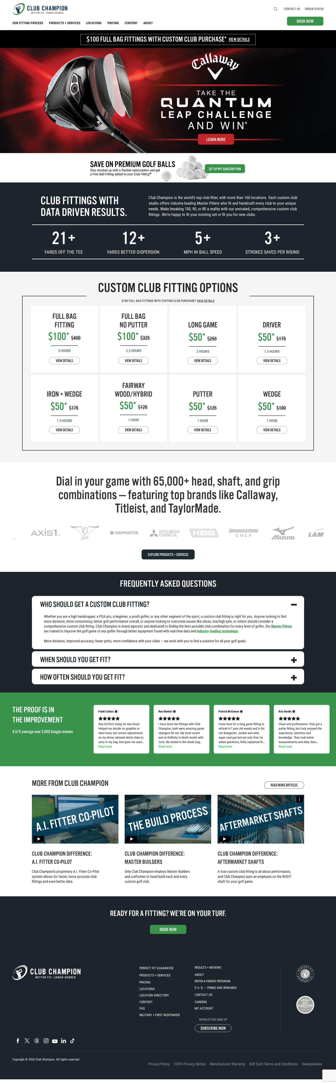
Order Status (314, 9)
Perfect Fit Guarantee (156, 968)
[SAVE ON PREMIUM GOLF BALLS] (168, 168)
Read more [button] (105, 746)
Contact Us (292, 9)
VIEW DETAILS (64, 361)
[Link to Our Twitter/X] (27, 1040)
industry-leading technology (217, 631)
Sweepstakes (312, 1064)
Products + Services (154, 975)
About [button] (148, 23)
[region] (168, 532)
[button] (276, 9)
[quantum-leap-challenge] (168, 100)
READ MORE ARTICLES (284, 785)
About (199, 975)
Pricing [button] (113, 23)
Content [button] (131, 23)
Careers (201, 1002)
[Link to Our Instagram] (46, 1040)
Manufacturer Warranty (227, 1064)
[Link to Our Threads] (37, 1040)
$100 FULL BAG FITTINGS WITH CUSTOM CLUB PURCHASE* (168, 301)
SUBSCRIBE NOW (213, 1028)
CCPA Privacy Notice (190, 1064)
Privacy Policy (159, 1064)
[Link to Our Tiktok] (72, 1040)
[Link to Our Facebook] (17, 1040)
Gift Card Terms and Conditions (273, 1064)
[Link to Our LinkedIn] (63, 1040)
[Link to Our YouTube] (54, 1041)
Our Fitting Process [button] (27, 23)
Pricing (144, 982)
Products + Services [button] (64, 23)
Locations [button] (94, 23)
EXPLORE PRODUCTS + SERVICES (168, 555)
